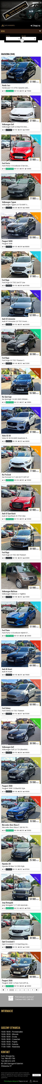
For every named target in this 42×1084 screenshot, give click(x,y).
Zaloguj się (36, 25)
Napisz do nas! (16, 1081)
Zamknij (36, 1075)
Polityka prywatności (9, 1015)
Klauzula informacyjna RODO (13, 1020)
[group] (21, 11)
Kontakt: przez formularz (11, 1068)
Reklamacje (6, 1022)
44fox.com (35, 1081)
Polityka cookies (8, 1017)
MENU (3, 31)
